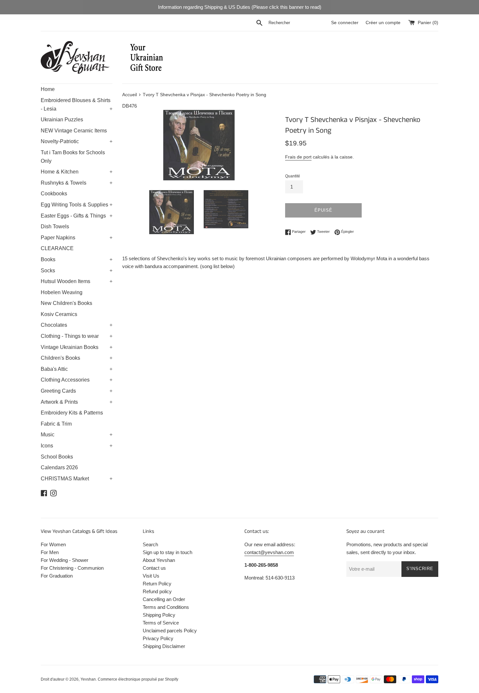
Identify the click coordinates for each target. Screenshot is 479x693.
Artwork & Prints (76, 402)
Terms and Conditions (166, 607)
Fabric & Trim (56, 424)
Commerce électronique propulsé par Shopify (138, 679)
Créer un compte (383, 22)
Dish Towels (55, 226)
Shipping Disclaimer (164, 646)
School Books (57, 456)
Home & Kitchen (76, 171)
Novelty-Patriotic (76, 141)
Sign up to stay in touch (167, 552)
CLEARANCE (57, 248)
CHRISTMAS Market (76, 478)
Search (150, 544)
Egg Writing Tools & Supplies (76, 204)
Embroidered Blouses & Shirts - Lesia (76, 105)
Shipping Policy (159, 615)
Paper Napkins (76, 237)
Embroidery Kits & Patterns (72, 412)
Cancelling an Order (164, 599)
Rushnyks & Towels (76, 183)
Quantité (292, 176)
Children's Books (76, 358)
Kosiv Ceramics (59, 314)
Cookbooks (54, 193)
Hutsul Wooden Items (76, 281)
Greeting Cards (76, 391)
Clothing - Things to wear (76, 336)
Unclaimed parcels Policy (170, 630)
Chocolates (76, 325)
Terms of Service (161, 622)
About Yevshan (159, 560)
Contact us (154, 568)
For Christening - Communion (72, 568)
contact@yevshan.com (269, 552)
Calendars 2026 (59, 467)
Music (76, 434)
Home (48, 89)
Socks (76, 270)
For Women (53, 544)
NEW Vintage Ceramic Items (74, 130)
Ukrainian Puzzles (62, 119)
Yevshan (88, 679)
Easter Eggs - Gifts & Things (76, 215)
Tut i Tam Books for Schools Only (73, 157)
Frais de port (298, 156)
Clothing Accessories (76, 380)
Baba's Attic (76, 369)
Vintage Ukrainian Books (76, 347)
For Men (50, 552)
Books (76, 259)
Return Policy (157, 583)
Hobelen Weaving (61, 292)
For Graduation (57, 576)
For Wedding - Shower (64, 560)
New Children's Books (66, 303)
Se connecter (344, 22)
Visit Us (151, 576)
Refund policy (157, 591)
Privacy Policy (158, 638)
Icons (76, 445)
